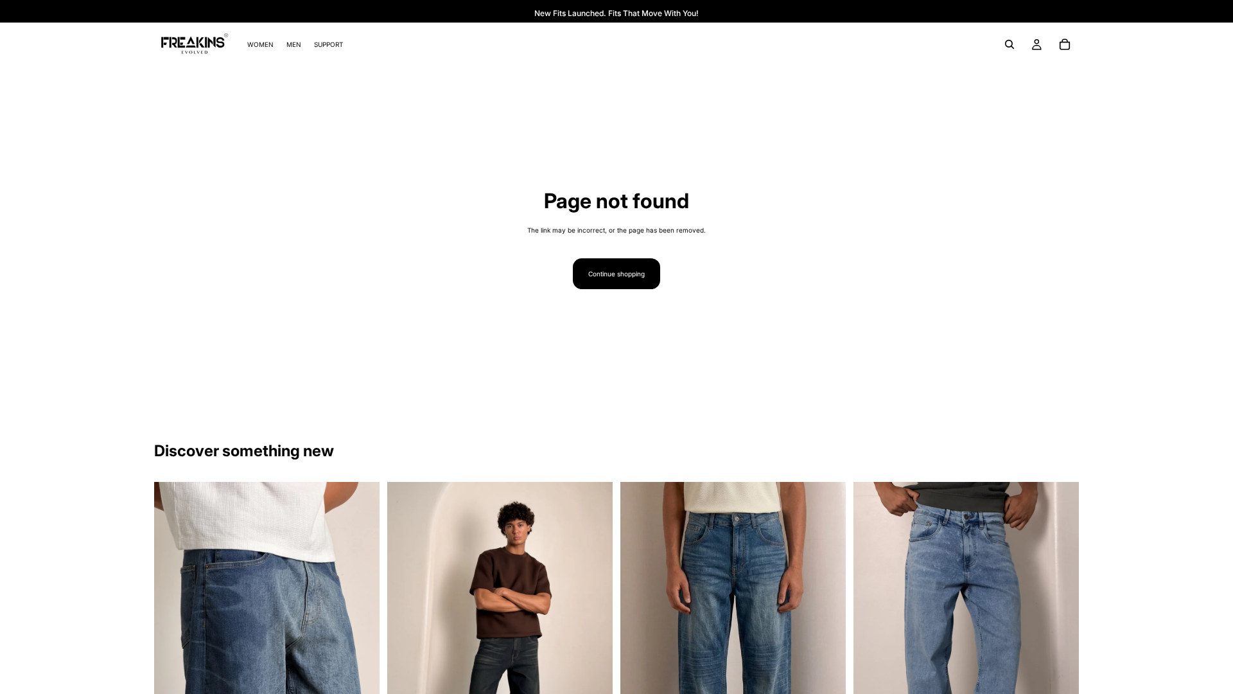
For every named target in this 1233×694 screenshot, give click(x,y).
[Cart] (1065, 44)
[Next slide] (360, 651)
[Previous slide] (173, 651)
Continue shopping (616, 274)
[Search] (1009, 44)
